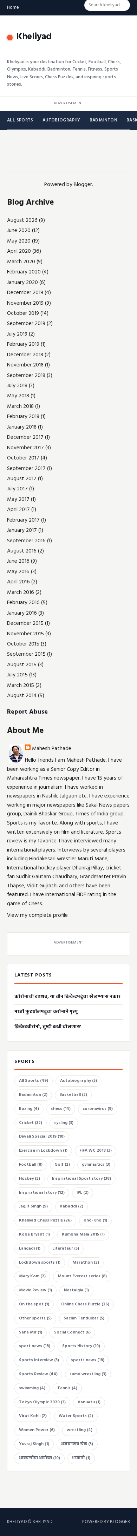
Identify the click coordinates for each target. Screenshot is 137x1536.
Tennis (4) (67, 1388)
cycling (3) (63, 1122)
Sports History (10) (81, 1346)
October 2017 (23, 458)
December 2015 (25, 623)
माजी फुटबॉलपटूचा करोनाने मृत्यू (46, 1011)
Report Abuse (27, 712)
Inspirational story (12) (42, 1192)
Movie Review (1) (35, 1290)
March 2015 (20, 685)
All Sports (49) (33, 1080)
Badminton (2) (33, 1094)
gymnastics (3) (96, 1164)
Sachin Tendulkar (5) (84, 1318)
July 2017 (17, 489)
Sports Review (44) (38, 1374)
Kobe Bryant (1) (34, 1234)
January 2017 (22, 530)
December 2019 (25, 293)
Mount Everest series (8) (82, 1276)
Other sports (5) (35, 1318)
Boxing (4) (29, 1108)
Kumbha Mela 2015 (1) (83, 1234)
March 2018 (20, 406)
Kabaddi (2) (71, 1206)
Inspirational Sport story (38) (81, 1178)
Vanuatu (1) (89, 1402)
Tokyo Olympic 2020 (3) (42, 1402)
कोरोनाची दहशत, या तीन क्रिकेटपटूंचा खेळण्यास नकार (67, 996)
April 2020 (19, 251)
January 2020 (22, 282)
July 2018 (17, 386)
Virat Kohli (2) (33, 1415)
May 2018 (18, 396)
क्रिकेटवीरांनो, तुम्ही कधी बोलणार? (47, 1027)
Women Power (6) (37, 1430)
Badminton (103, 120)
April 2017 (18, 509)
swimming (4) (32, 1388)
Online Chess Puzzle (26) (85, 1304)
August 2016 (22, 551)
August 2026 (22, 220)
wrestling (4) (79, 1430)
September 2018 (26, 375)
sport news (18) (34, 1346)
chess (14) (61, 1108)
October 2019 (23, 313)
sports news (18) (87, 1360)
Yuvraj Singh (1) (34, 1444)
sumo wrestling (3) (88, 1374)
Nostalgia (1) (76, 1290)
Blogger (83, 184)
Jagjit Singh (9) (33, 1206)
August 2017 (22, 479)
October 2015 (23, 644)
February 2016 (23, 602)
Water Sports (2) (76, 1415)
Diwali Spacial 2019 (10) (42, 1136)
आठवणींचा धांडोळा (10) (39, 1458)
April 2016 (18, 582)
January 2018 (22, 427)
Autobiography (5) (78, 1080)
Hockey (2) (29, 1178)
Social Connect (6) (72, 1332)
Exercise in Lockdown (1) (43, 1150)
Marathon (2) (85, 1262)
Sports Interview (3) (39, 1360)
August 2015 (22, 665)
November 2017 (25, 448)
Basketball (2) (73, 1094)
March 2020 (21, 262)
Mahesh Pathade (51, 748)
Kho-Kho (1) (95, 1220)
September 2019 (26, 323)
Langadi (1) (29, 1248)
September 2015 (26, 654)
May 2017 (18, 499)
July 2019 (17, 334)
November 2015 (25, 634)
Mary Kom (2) (32, 1276)
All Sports (20, 120)
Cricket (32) (30, 1122)
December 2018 (25, 355)
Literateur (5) (65, 1248)
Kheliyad (34, 37)
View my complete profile (37, 915)
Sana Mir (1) (30, 1332)
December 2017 (25, 437)
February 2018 (23, 416)
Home (13, 7)
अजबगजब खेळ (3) (77, 1444)
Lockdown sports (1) (39, 1262)
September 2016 (26, 541)
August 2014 (22, 695)
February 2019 (23, 344)
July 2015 (17, 675)
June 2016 (18, 561)
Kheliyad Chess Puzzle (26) (45, 1220)
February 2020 (24, 272)
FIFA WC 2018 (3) (95, 1150)
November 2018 (25, 365)
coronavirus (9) (98, 1108)
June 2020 (19, 230)
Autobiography (61, 120)
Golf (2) (62, 1164)
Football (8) (31, 1164)
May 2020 (19, 241)
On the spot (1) (34, 1304)
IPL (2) (83, 1192)
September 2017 (26, 468)
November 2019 (25, 303)
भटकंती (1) (81, 1458)
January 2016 (22, 613)
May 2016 (18, 572)
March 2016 (20, 592)
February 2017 (23, 520)
